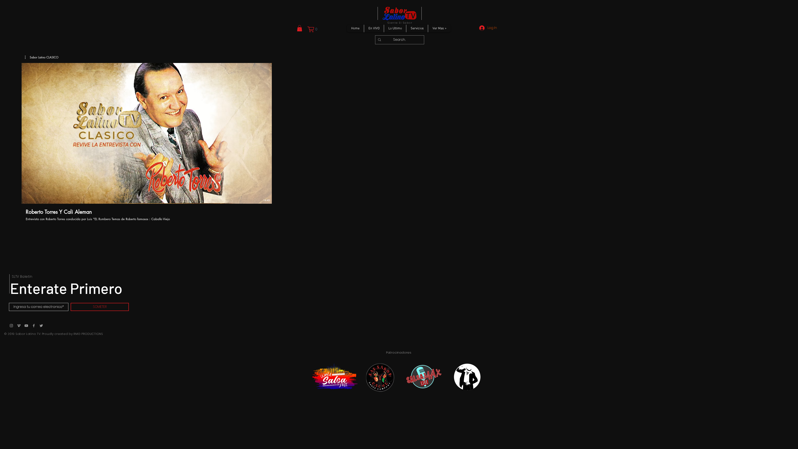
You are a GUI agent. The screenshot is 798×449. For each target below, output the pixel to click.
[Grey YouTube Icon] (26, 325)
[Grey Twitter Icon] (41, 325)
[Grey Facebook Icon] (34, 325)
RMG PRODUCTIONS (88, 334)
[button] (299, 28)
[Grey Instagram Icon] (11, 325)
